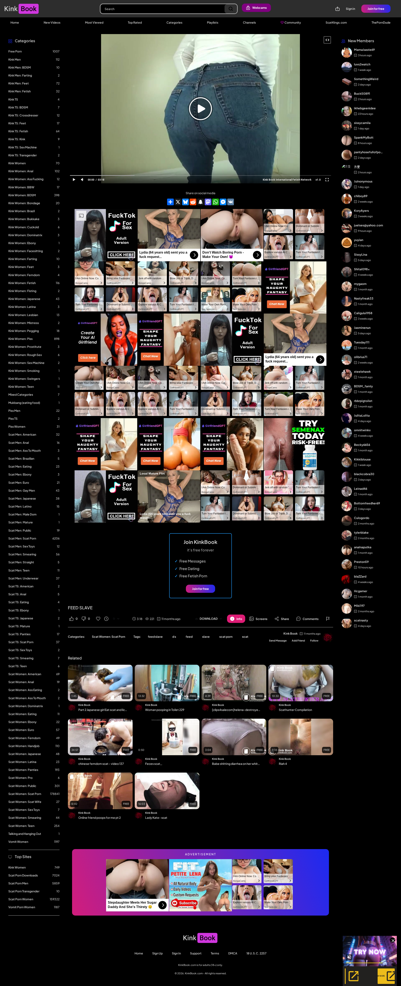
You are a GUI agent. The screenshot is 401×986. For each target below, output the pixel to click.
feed (189, 636)
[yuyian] (346, 242)
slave (206, 636)
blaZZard (360, 576)
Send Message (278, 640)
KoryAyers (361, 210)
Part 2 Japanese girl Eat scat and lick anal (102, 710)
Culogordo (361, 518)
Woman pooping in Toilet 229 (164, 710)
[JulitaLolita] (346, 418)
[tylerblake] (346, 535)
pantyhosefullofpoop (368, 152)
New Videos (52, 22)
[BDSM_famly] (346, 389)
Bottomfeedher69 (367, 503)
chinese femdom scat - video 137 (101, 763)
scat (245, 636)
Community (292, 22)
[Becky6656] (346, 447)
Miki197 (359, 605)
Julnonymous (363, 181)
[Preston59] (346, 564)
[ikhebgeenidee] (346, 111)
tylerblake (361, 532)
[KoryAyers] (346, 213)
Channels (249, 22)
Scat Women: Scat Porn (108, 636)
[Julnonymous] (346, 184)
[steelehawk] (346, 374)
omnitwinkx (362, 430)
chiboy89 (360, 196)
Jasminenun (362, 327)
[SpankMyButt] (346, 140)
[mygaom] (346, 286)
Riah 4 (283, 763)
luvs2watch (362, 64)
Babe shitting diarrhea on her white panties (236, 763)
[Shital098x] (346, 272)
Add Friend (298, 640)
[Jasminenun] (346, 330)
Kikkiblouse (362, 459)
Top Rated (135, 22)
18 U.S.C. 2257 (256, 953)
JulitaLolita (362, 415)
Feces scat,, (153, 763)
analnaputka (362, 547)
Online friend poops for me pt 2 (99, 817)
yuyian (358, 240)
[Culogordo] (346, 520)
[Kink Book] (328, 637)
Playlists (212, 22)
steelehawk (362, 371)
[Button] (328, 619)
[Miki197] (346, 608)
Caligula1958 (363, 313)
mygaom (360, 284)
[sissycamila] (346, 125)
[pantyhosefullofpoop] (346, 155)
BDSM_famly (363, 386)
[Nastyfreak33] (346, 301)
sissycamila (362, 123)
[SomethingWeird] (346, 82)
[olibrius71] (346, 360)
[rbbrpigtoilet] (346, 403)
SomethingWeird (366, 79)
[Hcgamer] (346, 594)
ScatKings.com (336, 22)
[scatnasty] (346, 623)
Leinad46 (360, 488)
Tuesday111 (361, 342)
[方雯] (346, 169)
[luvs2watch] (346, 67)
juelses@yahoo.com (368, 225)
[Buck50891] (346, 96)
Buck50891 (362, 93)
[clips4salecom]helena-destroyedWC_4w (236, 710)
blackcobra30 (364, 474)
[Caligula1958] (346, 316)
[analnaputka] (346, 550)
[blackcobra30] (346, 477)
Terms (215, 953)
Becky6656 (362, 444)
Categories (174, 22)
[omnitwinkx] (346, 433)
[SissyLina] (346, 257)
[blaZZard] (346, 579)
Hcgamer (360, 591)
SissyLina (360, 254)
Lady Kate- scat (156, 817)
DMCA (232, 953)
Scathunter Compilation (295, 710)
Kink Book (290, 633)
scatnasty (361, 620)
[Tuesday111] (346, 345)
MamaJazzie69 (364, 49)
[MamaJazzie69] (346, 52)
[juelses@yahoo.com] (346, 228)
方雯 (357, 166)
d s (174, 636)
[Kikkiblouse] (346, 462)
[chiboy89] (346, 199)
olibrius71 (360, 357)
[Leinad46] (346, 491)
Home (14, 22)
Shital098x (362, 269)
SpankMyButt (363, 137)
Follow (314, 640)
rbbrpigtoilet (363, 401)
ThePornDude (381, 22)
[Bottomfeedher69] (346, 506)
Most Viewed (94, 22)
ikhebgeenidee (365, 108)
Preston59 (361, 562)
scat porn (225, 636)
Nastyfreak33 (363, 298)
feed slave (155, 636)
